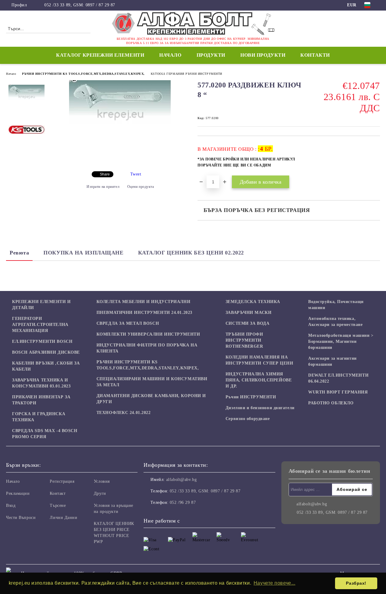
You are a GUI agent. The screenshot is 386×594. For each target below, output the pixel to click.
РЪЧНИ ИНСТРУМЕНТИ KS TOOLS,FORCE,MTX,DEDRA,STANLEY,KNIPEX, (83, 73)
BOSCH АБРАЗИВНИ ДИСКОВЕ (46, 352)
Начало (170, 55)
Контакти (315, 55)
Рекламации (18, 493)
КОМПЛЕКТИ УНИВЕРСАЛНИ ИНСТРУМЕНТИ (148, 334)
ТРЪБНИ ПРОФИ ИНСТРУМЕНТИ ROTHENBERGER (244, 340)
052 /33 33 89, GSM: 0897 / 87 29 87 (79, 5)
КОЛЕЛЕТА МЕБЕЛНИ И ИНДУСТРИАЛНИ (143, 301)
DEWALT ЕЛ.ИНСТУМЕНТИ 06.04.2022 (338, 378)
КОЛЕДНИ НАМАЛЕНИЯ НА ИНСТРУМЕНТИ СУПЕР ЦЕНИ (259, 360)
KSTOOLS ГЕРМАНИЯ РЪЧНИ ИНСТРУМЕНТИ (186, 73)
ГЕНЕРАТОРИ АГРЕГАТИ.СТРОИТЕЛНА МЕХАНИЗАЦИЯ (40, 324)
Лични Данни (63, 517)
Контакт (57, 493)
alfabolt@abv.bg (181, 479)
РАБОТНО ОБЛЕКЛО (330, 403)
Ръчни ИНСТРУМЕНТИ (251, 397)
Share (105, 174)
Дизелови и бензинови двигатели (260, 408)
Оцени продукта (140, 187)
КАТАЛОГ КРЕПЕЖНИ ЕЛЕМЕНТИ (100, 55)
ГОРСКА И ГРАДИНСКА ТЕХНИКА (38, 417)
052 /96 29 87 (183, 502)
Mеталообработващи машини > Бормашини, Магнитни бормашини (341, 341)
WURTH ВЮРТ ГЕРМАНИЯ (338, 392)
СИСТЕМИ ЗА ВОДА (247, 323)
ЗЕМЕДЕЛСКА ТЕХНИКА (253, 301)
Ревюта (19, 253)
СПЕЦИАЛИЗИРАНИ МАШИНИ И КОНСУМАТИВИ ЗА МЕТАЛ (151, 382)
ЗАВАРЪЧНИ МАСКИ (248, 312)
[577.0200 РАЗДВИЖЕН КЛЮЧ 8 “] (120, 122)
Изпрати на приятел (103, 187)
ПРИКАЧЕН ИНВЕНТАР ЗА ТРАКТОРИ (41, 400)
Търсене (58, 505)
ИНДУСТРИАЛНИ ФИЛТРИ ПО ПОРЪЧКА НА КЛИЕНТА (146, 348)
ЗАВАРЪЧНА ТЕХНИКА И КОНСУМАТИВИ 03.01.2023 (41, 383)
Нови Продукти (262, 55)
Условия (102, 481)
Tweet (135, 174)
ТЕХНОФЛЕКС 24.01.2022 (123, 412)
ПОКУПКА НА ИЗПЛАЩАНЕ (83, 253)
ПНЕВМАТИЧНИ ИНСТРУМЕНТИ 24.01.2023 (144, 312)
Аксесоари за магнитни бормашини (332, 361)
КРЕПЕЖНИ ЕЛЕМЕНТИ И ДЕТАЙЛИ (41, 304)
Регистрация (62, 481)
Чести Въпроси (21, 517)
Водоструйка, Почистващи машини (336, 304)
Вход (10, 505)
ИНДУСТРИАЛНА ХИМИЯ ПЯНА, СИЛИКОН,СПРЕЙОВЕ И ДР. (259, 380)
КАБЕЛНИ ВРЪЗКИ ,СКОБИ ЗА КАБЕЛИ (46, 366)
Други (100, 493)
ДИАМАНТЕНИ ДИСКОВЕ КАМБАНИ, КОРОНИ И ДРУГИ (151, 398)
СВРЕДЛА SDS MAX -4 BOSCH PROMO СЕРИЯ (44, 433)
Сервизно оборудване (248, 418)
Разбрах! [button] (356, 583)
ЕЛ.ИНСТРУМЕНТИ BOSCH (42, 341)
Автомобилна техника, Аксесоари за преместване (335, 321)
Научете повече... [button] (275, 583)
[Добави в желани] (375, 159)
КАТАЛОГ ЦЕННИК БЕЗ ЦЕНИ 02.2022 (191, 253)
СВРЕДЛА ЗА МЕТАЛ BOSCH (127, 323)
